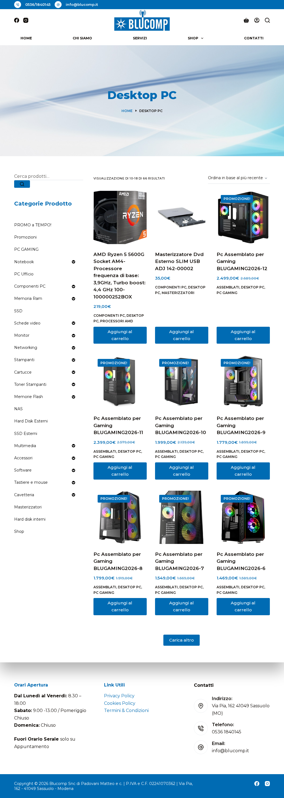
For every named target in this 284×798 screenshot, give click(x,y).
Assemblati (228, 287)
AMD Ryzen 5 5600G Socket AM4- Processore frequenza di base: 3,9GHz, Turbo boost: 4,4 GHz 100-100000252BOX (119, 276)
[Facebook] (16, 20)
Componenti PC (109, 315)
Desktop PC (252, 287)
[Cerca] (267, 20)
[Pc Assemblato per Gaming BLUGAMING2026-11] (120, 381)
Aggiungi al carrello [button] (120, 335)
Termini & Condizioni (126, 710)
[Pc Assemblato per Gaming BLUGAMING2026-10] (181, 381)
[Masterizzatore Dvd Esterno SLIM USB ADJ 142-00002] (181, 217)
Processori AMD (116, 321)
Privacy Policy (119, 695)
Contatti (253, 38)
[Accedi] (256, 20)
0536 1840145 (226, 731)
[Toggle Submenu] (73, 262)
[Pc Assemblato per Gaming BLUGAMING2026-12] (243, 217)
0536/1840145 (37, 4)
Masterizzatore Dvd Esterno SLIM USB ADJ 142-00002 (179, 261)
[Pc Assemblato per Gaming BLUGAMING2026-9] (243, 381)
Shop (193, 38)
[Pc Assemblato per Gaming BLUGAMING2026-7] (181, 517)
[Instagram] (25, 20)
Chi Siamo (82, 38)
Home (26, 38)
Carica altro (181, 640)
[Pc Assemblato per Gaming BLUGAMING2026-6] (243, 517)
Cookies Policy (119, 703)
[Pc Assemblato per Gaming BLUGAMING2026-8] (120, 517)
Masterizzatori (178, 293)
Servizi (140, 38)
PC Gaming (227, 293)
